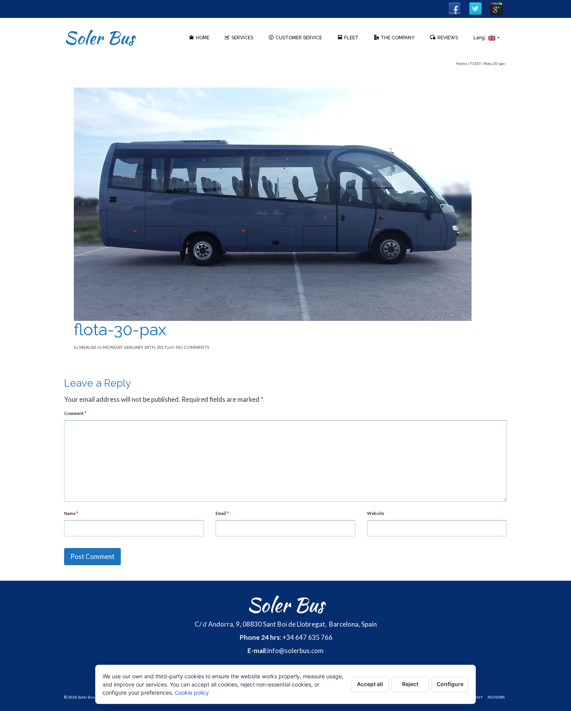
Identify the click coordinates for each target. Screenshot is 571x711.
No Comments (192, 347)
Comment (75, 413)
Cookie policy (192, 692)
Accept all (370, 684)
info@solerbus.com (295, 650)
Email (222, 513)
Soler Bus (99, 38)
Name (71, 513)
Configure (450, 684)
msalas (87, 347)
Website (375, 513)
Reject (410, 684)
